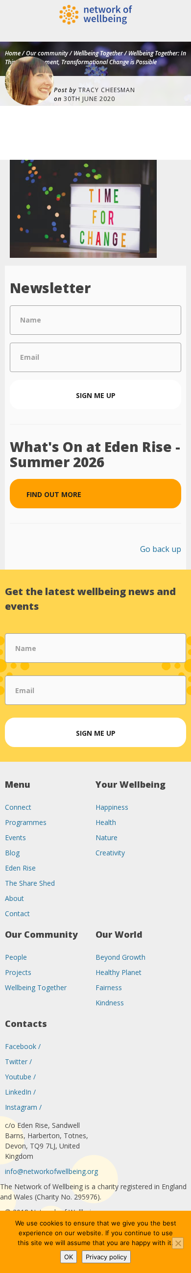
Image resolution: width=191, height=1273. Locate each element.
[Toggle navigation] (184, 34)
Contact (17, 913)
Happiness (112, 807)
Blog (12, 852)
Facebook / (23, 1046)
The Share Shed (30, 883)
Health (106, 822)
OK (68, 1257)
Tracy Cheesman (106, 90)
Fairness (109, 987)
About (14, 898)
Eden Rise (20, 868)
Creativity (110, 852)
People (16, 957)
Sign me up (96, 395)
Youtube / (20, 1076)
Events (15, 837)
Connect (18, 807)
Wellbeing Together (98, 53)
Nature (107, 837)
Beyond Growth (120, 957)
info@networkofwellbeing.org (51, 1171)
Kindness (110, 1002)
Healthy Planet (119, 972)
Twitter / (18, 1061)
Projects (18, 972)
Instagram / (23, 1107)
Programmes (26, 822)
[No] (178, 1243)
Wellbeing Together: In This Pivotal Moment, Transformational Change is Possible (95, 57)
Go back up (160, 549)
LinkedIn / (20, 1092)
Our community (47, 53)
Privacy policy (106, 1257)
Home (13, 53)
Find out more (53, 494)
